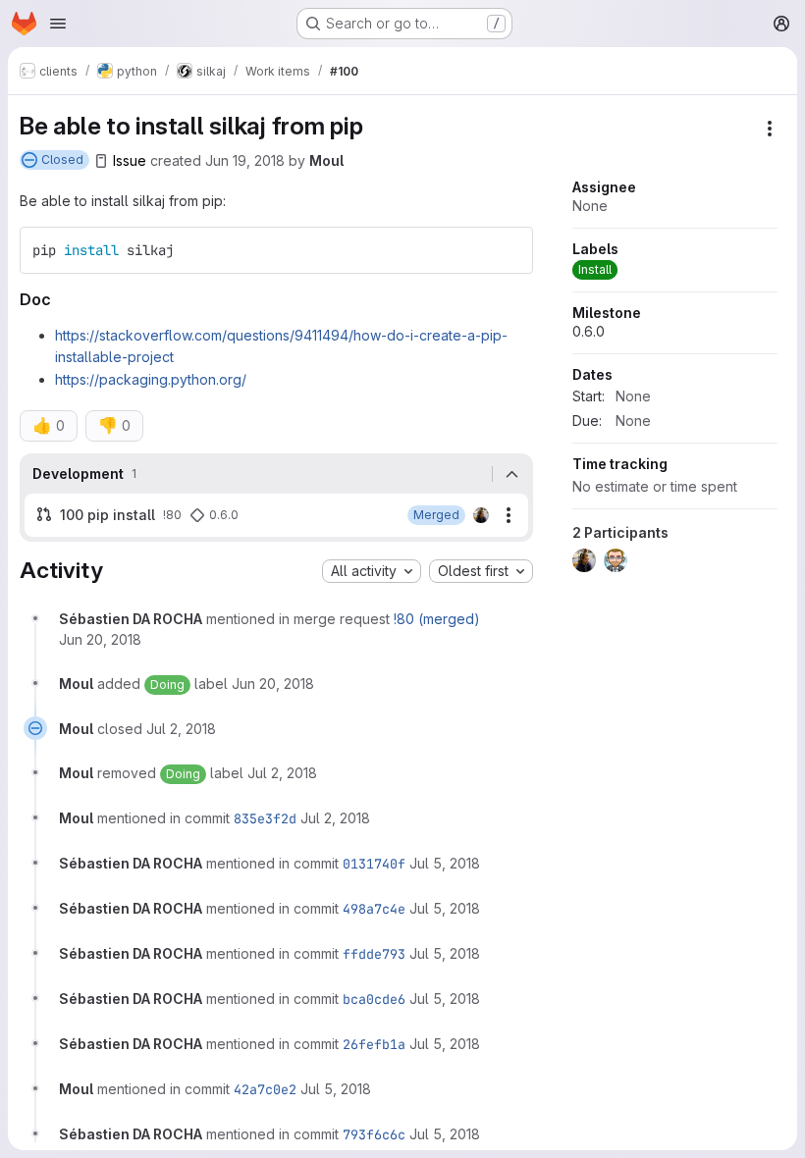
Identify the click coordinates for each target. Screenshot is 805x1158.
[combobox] (371, 571)
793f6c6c (374, 1134)
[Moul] (481, 515)
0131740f (374, 863)
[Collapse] (512, 474)
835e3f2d (265, 818)
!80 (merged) (437, 618)
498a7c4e (374, 909)
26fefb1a (374, 1044)
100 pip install (107, 514)
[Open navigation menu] (58, 23)
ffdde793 (374, 954)
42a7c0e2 (265, 1089)
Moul (326, 160)
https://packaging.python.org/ (150, 379)
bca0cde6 (374, 999)
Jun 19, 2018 (245, 160)
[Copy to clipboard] (509, 250)
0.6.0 (588, 331)
